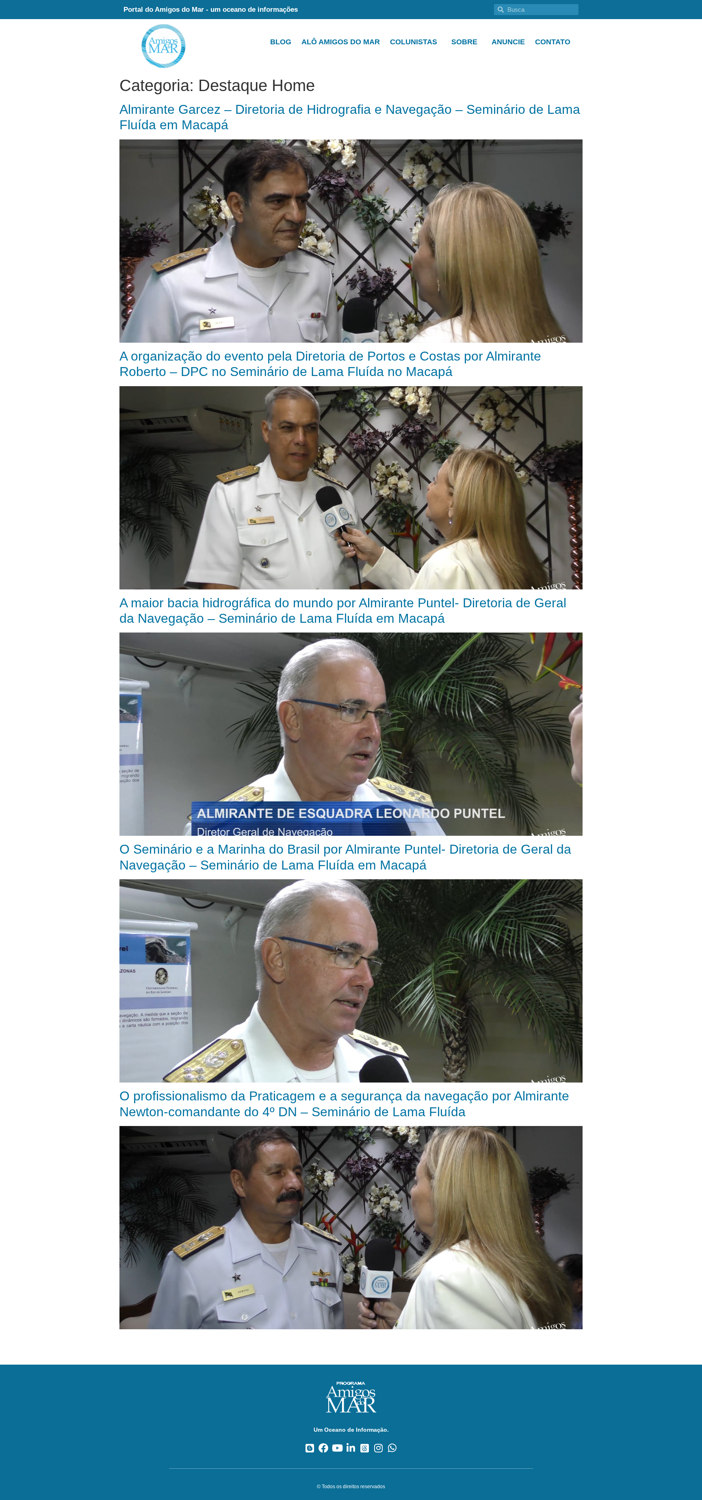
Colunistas (413, 42)
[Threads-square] (364, 1448)
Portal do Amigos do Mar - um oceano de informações (211, 9)
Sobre (464, 42)
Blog (280, 42)
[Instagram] (378, 1448)
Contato (552, 42)
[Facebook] (323, 1448)
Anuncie (508, 42)
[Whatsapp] (392, 1448)
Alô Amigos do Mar (340, 42)
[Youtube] (337, 1448)
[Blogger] (310, 1448)
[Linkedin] (351, 1448)
